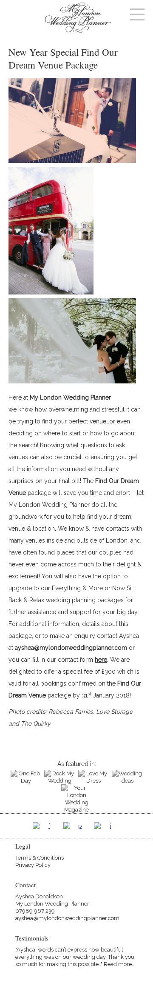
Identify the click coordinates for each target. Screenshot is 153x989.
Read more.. (119, 964)
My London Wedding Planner (70, 397)
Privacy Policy (33, 865)
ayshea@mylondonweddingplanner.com (71, 647)
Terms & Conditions (39, 858)
